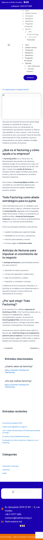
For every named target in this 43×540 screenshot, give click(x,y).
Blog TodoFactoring (32, 33)
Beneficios (29, 55)
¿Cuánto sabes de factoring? (19, 366)
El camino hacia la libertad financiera (15, 436)
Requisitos (29, 53)
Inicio (27, 45)
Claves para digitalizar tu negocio (14, 427)
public (4, 473)
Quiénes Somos (31, 48)
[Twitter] (24, 2)
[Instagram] (28, 2)
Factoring (22, 370)
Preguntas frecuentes (28, 25)
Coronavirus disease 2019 (12, 423)
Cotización (29, 50)
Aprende (28, 29)
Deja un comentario (11, 370)
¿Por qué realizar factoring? (18, 381)
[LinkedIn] (26, 2)
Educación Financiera (31, 38)
